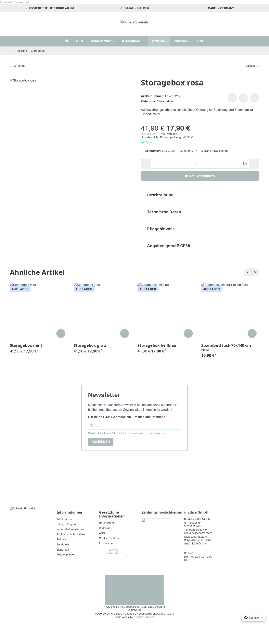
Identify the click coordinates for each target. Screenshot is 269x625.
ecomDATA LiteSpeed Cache (156, 613)
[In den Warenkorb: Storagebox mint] (60, 333)
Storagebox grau (90, 345)
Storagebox (165, 101)
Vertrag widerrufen (113, 551)
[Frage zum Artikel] (254, 98)
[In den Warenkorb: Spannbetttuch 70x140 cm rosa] (252, 333)
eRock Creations (144, 617)
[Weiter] (255, 272)
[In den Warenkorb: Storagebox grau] (124, 333)
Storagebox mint (26, 345)
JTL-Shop (116, 613)
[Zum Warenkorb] (255, 25)
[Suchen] (236, 25)
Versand (172, 134)
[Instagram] (12, 25)
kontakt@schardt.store (198, 533)
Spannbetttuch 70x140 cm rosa (226, 347)
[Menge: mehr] (254, 164)
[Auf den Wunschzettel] (232, 98)
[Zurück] (247, 272)
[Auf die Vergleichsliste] (243, 98)
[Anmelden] (246, 25)
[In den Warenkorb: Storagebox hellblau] (188, 333)
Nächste (250, 66)
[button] (200, 195)
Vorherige (19, 66)
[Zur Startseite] (134, 26)
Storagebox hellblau (156, 345)
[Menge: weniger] (146, 164)
